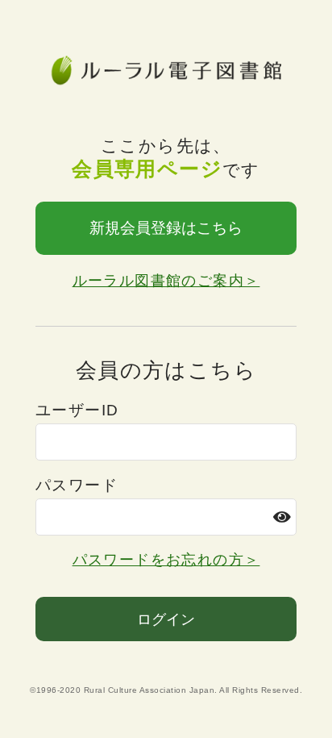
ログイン (166, 619)
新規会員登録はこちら (166, 227)
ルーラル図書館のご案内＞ (166, 281)
